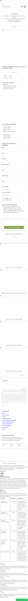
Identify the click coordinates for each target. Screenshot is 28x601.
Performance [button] (2, 570)
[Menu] (24, 6)
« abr (3, 405)
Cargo (3, 181)
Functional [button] (2, 563)
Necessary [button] (2, 489)
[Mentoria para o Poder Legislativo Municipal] (14, 306)
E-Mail (3, 153)
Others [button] (1, 591)
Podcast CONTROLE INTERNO (9, 420)
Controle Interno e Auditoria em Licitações (14, 371)
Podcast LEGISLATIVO (7, 423)
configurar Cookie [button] (3, 469)
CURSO (4, 416)
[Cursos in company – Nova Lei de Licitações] (14, 254)
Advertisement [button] (2, 584)
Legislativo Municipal (6, 418)
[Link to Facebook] (23, 463)
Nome (3, 147)
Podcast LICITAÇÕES (7, 425)
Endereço (4, 158)
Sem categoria (5, 427)
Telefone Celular (5, 175)
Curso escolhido (5, 186)
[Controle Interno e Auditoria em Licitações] (14, 358)
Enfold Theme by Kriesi (11, 463)
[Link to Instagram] (25, 463)
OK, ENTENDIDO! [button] (10, 469)
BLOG (3, 413)
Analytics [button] (2, 577)
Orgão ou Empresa (6, 164)
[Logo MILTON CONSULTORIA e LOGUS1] (11, 6)
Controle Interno (5, 415)
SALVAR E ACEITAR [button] (4, 597)
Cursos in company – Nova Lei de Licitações (14, 267)
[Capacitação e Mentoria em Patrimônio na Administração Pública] (14, 280)
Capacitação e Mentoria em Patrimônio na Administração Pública (14, 293)
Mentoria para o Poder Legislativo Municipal (14, 319)
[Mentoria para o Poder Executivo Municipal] (14, 332)
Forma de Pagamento (6, 192)
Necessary (4, 491)
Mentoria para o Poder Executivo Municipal (14, 345)
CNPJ (3, 170)
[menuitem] (21, 6)
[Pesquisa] (21, 6)
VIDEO (3, 429)
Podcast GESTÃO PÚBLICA (8, 422)
